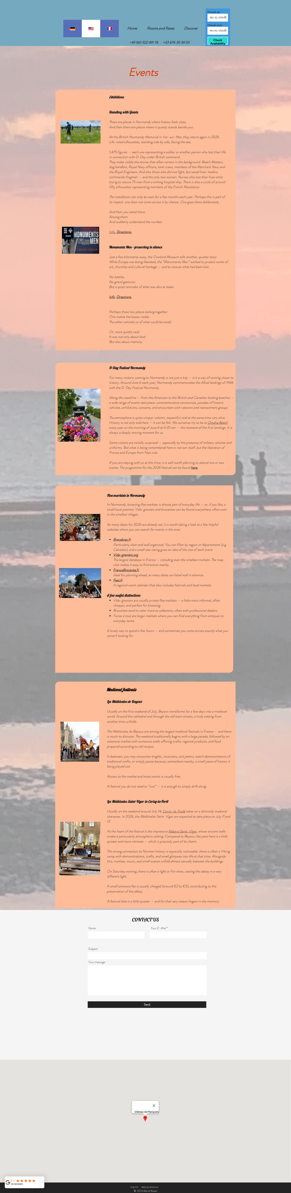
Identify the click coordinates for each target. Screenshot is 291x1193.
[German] (72, 28)
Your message (96, 962)
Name (92, 928)
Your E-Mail (158, 928)
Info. (112, 231)
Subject (92, 948)
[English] (91, 28)
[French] (109, 28)
